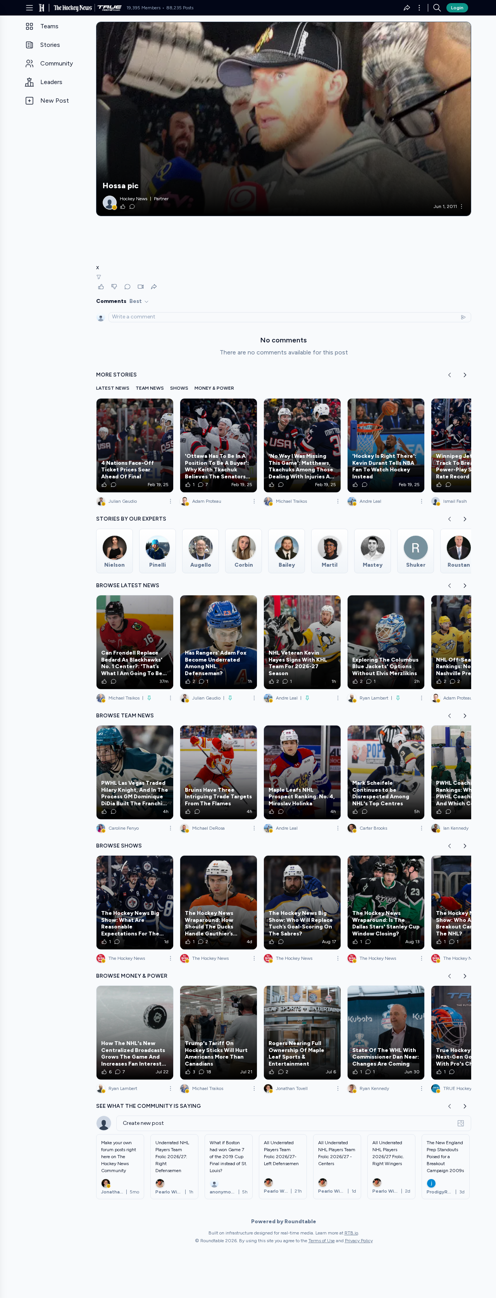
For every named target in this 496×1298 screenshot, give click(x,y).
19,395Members (143, 7)
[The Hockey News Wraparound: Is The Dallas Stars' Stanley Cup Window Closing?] (386, 902)
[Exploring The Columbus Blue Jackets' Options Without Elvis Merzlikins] (386, 642)
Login (457, 7)
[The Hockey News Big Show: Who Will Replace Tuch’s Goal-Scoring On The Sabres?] (302, 902)
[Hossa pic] (283, 119)
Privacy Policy (359, 1240)
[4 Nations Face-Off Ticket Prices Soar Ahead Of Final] (134, 445)
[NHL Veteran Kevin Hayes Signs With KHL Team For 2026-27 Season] (302, 642)
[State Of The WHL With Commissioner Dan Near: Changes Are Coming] (386, 1033)
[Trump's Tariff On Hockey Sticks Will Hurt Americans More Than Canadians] (218, 1033)
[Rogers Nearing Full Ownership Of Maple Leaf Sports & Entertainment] (302, 1033)
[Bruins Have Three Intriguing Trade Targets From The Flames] (218, 772)
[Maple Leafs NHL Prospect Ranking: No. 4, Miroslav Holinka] (302, 772)
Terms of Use (321, 1240)
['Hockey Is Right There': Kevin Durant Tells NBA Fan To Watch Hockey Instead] (386, 445)
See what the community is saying (148, 1106)
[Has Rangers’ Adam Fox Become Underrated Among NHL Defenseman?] (218, 642)
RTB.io (351, 1233)
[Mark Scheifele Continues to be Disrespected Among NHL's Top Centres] (386, 772)
